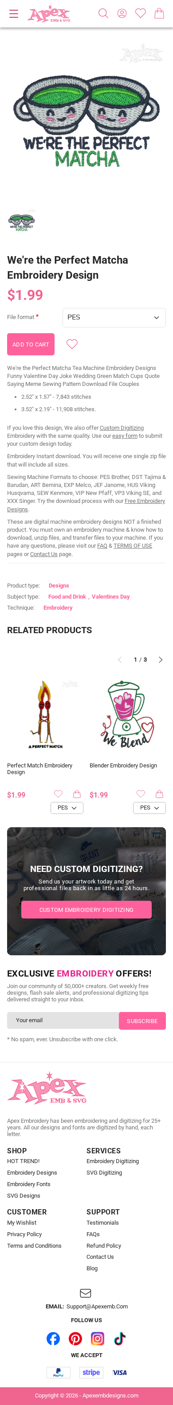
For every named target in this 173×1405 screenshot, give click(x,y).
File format (20, 317)
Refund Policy (103, 1246)
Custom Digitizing (122, 427)
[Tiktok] (119, 1338)
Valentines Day (111, 596)
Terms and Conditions (34, 1246)
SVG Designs (23, 1196)
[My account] (122, 13)
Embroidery (58, 607)
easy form (125, 435)
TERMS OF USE (133, 545)
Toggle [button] (13, 13)
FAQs (93, 1234)
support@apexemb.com (97, 1307)
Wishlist (140, 13)
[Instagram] (97, 1338)
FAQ (102, 545)
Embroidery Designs (32, 1173)
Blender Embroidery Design (123, 766)
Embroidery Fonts (29, 1184)
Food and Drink (67, 596)
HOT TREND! (23, 1161)
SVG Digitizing (104, 1173)
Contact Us (44, 554)
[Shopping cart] (159, 13)
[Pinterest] (75, 1338)
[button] (86, 120)
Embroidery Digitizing (112, 1161)
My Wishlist (21, 1223)
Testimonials (102, 1223)
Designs (59, 585)
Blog (92, 1268)
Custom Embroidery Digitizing (86, 910)
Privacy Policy (24, 1234)
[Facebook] (53, 1338)
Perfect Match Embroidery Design (39, 769)
